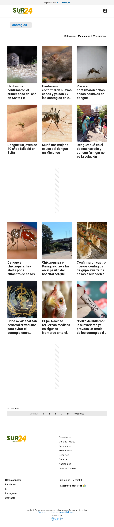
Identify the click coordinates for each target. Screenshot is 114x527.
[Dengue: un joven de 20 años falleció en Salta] (22, 123)
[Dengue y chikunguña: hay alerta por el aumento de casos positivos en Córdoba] (22, 240)
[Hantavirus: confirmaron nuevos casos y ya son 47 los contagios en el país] (57, 64)
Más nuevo (84, 36)
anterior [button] (34, 413)
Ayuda (73, 512)
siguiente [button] (79, 413)
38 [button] (68, 413)
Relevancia (70, 36)
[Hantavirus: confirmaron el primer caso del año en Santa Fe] (22, 64)
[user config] (105, 11)
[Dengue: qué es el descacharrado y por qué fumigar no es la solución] (92, 123)
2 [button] (49, 413)
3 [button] (55, 413)
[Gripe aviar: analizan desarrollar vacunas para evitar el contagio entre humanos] (22, 299)
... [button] (61, 413)
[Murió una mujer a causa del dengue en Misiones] (57, 123)
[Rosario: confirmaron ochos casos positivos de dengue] (92, 64)
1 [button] (43, 413)
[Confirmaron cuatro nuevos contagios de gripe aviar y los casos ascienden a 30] (92, 240)
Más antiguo (99, 36)
